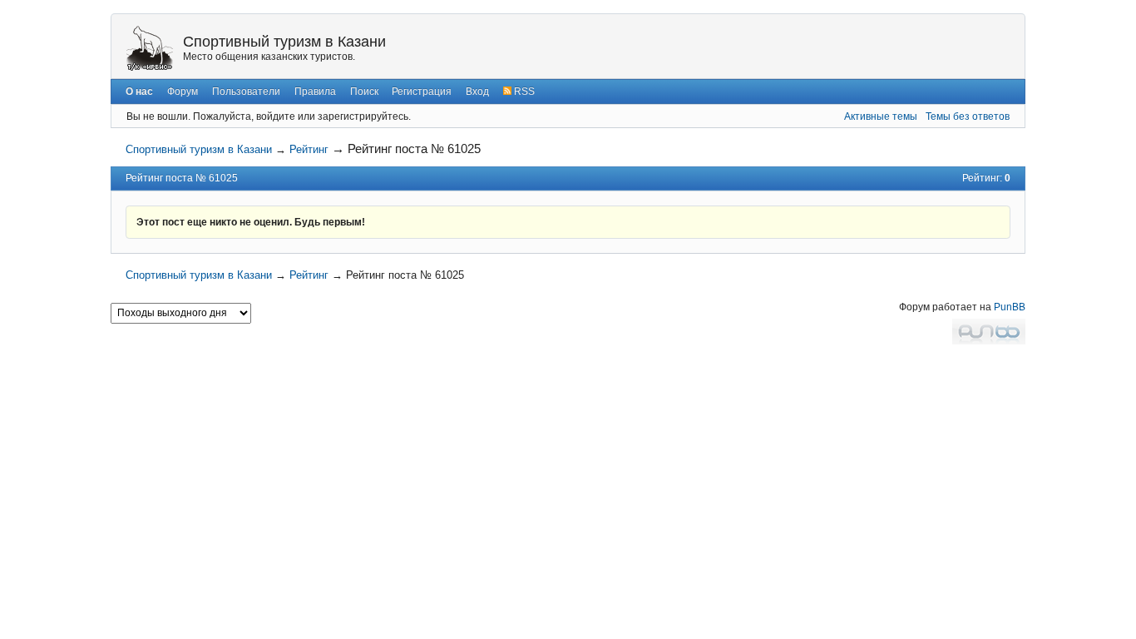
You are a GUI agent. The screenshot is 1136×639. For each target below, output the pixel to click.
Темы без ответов (968, 116)
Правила (315, 91)
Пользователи (246, 91)
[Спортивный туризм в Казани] (149, 47)
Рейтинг (308, 149)
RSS (523, 91)
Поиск (364, 91)
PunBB (1009, 307)
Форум (182, 91)
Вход (477, 91)
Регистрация (422, 91)
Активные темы (880, 116)
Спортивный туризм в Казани (284, 41)
